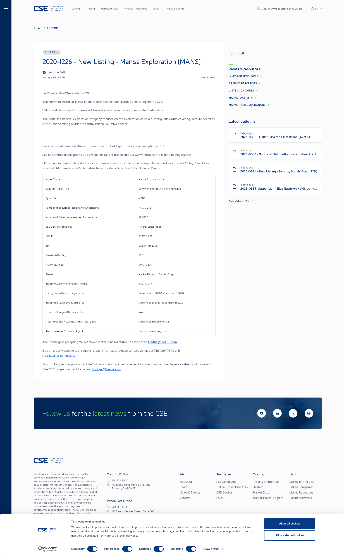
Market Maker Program (268, 498)
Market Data (261, 492)
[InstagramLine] (309, 413)
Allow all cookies (289, 523)
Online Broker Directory (232, 487)
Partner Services (301, 498)
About (157, 8)
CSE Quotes (224, 492)
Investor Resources (136, 8)
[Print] (243, 53)
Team (184, 487)
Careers (185, 498)
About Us (186, 481)
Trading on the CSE (266, 481)
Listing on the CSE (302, 481)
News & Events (175, 8)
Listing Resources (301, 492)
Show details (211, 548)
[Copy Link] (232, 53)
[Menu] (6, 8)
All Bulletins (48, 28)
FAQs (219, 498)
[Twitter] (293, 413)
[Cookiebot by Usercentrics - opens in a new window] (47, 549)
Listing (76, 8)
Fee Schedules (226, 481)
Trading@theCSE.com (162, 342)
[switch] (127, 549)
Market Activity (109, 8)
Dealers (258, 487)
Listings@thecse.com (63, 355)
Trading (90, 8)
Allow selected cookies (289, 535)
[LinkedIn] (277, 413)
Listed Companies (302, 487)
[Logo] (49, 8)
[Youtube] (261, 413)
